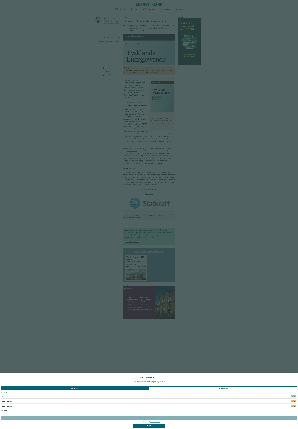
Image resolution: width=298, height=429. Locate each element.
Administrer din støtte (155, 422)
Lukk (149, 426)
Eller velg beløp (4, 410)
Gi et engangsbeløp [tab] (223, 388)
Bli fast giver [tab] (75, 388)
